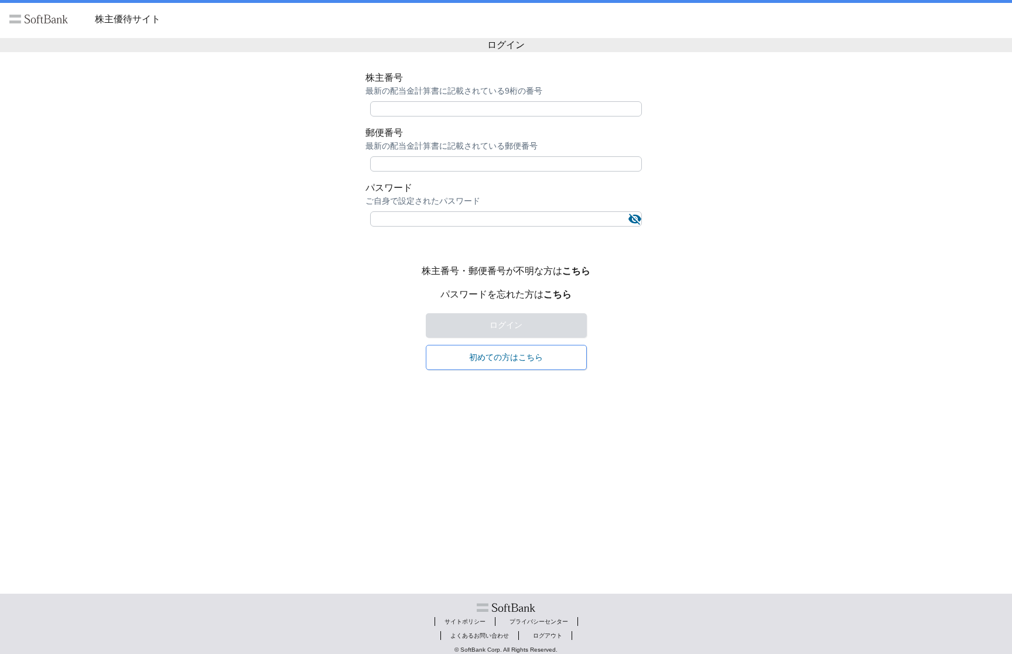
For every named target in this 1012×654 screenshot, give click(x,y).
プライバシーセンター (539, 621)
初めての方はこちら (506, 357)
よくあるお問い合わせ (479, 635)
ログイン (506, 325)
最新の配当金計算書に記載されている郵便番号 (451, 145)
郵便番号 (384, 133)
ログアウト (547, 635)
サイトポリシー (465, 621)
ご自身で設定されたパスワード (422, 201)
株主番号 (384, 78)
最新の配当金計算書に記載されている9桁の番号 (453, 90)
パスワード (388, 188)
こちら (576, 271)
